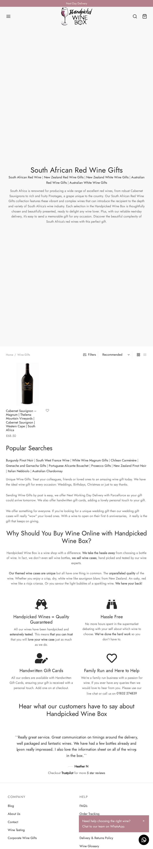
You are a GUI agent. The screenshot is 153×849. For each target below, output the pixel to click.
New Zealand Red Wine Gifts (63, 177)
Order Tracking (89, 813)
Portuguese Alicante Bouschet (68, 465)
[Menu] (8, 16)
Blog (11, 806)
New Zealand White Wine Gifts (107, 177)
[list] (145, 354)
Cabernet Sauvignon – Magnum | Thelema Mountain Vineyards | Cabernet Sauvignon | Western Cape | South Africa (21, 420)
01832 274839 (127, 693)
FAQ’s (83, 806)
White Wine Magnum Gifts (90, 460)
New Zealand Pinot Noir (130, 465)
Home (9, 355)
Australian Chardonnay (47, 471)
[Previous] (18, 750)
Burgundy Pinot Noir (19, 460)
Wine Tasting (16, 830)
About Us (14, 813)
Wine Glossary (89, 846)
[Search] (134, 16)
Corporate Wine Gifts (22, 838)
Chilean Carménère (123, 460)
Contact (13, 821)
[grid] (138, 354)
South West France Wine (52, 460)
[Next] (135, 750)
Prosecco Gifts (101, 465)
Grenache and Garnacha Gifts (26, 465)
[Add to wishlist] (47, 411)
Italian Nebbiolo (18, 471)
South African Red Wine (25, 177)
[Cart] (144, 16)
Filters (92, 354)
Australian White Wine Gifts (88, 182)
